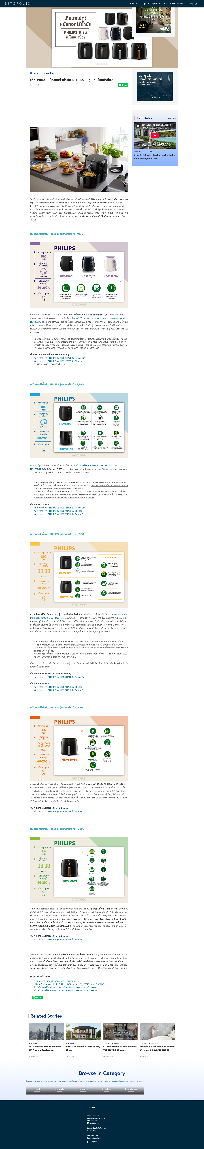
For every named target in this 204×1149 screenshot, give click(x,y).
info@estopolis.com (94, 1138)
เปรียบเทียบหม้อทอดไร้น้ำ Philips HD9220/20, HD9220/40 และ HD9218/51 (69, 984)
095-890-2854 (92, 1120)
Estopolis (93, 1141)
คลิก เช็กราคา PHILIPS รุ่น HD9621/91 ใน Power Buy (60, 508)
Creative (34, 73)
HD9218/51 (102, 318)
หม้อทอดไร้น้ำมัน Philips (82, 318)
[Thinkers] (83, 1081)
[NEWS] (37, 1081)
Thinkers (83, 1088)
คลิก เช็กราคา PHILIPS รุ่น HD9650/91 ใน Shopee (58, 811)
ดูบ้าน (154, 3)
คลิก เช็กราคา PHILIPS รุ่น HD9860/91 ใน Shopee (58, 939)
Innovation (49, 73)
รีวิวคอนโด (163, 3)
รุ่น (95, 318)
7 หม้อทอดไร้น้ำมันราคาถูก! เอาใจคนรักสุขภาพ (56, 981)
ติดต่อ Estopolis (93, 1115)
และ (123, 318)
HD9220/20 (115, 318)
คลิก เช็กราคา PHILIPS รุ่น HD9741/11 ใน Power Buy (59, 690)
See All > (172, 118)
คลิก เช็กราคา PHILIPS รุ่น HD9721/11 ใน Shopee (58, 511)
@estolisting (94, 1123)
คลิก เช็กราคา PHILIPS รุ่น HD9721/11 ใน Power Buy (59, 514)
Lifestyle (59, 1088)
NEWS (37, 1088)
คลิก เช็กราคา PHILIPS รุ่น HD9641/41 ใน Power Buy (60, 677)
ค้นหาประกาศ (175, 3)
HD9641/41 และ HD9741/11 (51, 618)
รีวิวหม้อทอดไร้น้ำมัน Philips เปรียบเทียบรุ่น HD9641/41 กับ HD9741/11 (68, 990)
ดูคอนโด (147, 3)
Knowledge (131, 1088)
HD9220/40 (35, 322)
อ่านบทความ (133, 3)
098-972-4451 (92, 1135)
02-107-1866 (91, 1130)
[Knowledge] (131, 1081)
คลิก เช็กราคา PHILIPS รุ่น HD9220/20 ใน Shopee (58, 361)
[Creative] (106, 1081)
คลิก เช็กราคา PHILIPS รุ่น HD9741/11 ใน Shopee (58, 687)
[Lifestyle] (59, 1081)
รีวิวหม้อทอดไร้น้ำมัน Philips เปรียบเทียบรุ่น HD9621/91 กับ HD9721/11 (68, 987)
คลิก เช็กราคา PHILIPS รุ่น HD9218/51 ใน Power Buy (60, 358)
